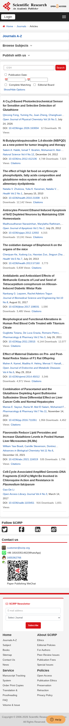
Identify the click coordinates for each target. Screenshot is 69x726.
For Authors (43, 650)
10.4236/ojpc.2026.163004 (24, 128)
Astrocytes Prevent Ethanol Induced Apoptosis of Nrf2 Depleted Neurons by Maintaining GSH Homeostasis (34, 214)
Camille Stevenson (35, 446)
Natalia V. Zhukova (13, 189)
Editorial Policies (46, 645)
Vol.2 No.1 (16, 193)
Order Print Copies (13, 685)
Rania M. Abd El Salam (36, 406)
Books (6, 650)
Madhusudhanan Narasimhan (19, 223)
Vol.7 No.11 (40, 411)
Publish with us (15, 55)
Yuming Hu (26, 115)
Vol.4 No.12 (27, 154)
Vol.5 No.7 (16, 258)
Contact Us (9, 659)
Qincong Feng (11, 115)
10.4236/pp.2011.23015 (22, 341)
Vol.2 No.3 (39, 337)
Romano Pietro (50, 332)
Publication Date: (17, 74)
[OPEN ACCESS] (58, 6)
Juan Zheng (40, 115)
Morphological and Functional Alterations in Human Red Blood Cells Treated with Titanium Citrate (33, 323)
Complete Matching (20, 84)
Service (8, 670)
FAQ (5, 700)
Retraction (43, 690)
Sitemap (7, 654)
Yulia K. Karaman (35, 189)
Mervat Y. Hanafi (52, 363)
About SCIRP (47, 635)
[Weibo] (53, 529)
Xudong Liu (25, 254)
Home (9, 26)
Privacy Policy (45, 695)
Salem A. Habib (11, 150)
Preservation (44, 685)
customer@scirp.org (18, 547)
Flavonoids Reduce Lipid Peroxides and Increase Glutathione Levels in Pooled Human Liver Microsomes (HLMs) (33, 436)
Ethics (40, 640)
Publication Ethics (47, 680)
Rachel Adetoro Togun (39, 293)
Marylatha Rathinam (49, 223)
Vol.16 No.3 (50, 119)
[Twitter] (4, 529)
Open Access (44, 675)
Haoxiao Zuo (40, 254)
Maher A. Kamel (12, 363)
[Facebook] (21, 529)
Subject (7, 645)
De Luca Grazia (32, 332)
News (6, 664)
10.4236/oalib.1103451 (21, 502)
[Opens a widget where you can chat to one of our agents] (55, 719)
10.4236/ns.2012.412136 (23, 158)
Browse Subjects (16, 45)
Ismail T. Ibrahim (30, 150)
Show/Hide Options (14, 89)
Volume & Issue (11, 705)
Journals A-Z (10, 640)
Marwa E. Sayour (12, 406)
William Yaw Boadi (13, 446)
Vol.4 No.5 (8, 372)
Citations (16, 163)
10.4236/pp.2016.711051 (23, 420)
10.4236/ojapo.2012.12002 (24, 232)
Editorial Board (46, 84)
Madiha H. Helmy (31, 363)
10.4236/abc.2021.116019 (23, 459)
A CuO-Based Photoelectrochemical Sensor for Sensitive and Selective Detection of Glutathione (33, 105)
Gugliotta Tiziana (12, 332)
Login (8, 17)
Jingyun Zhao (56, 254)
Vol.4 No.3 (41, 494)
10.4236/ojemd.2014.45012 (24, 376)
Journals (21, 26)
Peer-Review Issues (48, 654)
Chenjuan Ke (10, 254)
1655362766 (14, 557)
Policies (43, 670)
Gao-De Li (8, 489)
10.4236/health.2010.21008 (24, 197)
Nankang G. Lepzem (14, 293)
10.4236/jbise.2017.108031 (24, 306)
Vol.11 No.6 (47, 450)
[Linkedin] (37, 529)
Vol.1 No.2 (39, 228)
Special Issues (45, 664)
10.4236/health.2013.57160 (24, 263)
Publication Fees (46, 659)
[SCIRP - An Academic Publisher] (25, 6)
